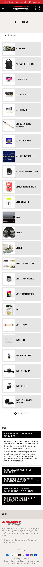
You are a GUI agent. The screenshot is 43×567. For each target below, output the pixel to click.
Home (4, 35)
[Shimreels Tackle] (21, 8)
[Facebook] (3, 514)
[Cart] (39, 8)
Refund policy (20, 561)
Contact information (15, 563)
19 (27, 413)
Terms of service (33, 561)
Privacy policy (9, 561)
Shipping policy (29, 563)
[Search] (35, 8)
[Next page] (31, 414)
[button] (3, 8)
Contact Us (25, 558)
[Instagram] (6, 514)
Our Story (17, 558)
